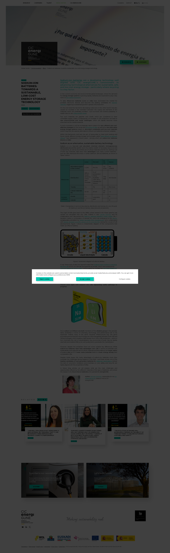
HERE (68, 275)
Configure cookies (124, 279)
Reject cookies (44, 279)
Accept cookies (85, 279)
